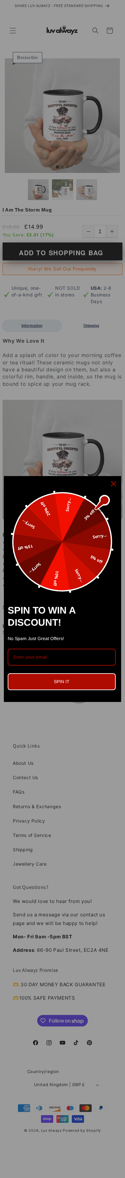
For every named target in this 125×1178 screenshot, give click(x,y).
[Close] (113, 483)
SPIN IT (62, 681)
